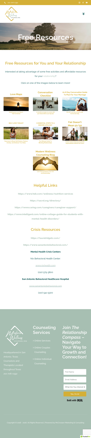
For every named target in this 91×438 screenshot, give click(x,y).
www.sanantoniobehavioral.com (45, 286)
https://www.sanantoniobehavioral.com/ (45, 245)
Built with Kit (75, 400)
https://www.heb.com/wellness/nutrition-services (45, 193)
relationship (49, 76)
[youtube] (86, 2)
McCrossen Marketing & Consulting (69, 423)
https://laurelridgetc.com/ (45, 238)
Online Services (42, 340)
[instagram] (79, 2)
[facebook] (83, 2)
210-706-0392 (13, 3)
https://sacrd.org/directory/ (45, 200)
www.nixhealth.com (46, 265)
